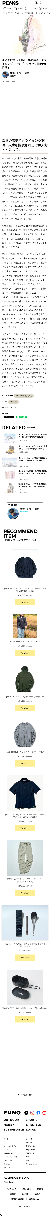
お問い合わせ (26, 1189)
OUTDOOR (11, 1120)
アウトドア (13, 402)
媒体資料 (13, 1194)
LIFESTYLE (33, 1124)
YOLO (6, 1182)
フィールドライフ (10, 1146)
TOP (4, 13)
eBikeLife (7, 1164)
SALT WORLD (31, 1146)
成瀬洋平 (24, 511)
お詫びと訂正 (34, 1199)
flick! (27, 1157)
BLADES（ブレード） (11, 1157)
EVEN (6, 1150)
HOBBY (9, 1124)
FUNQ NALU (30, 1153)
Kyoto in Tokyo (31, 1164)
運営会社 (40, 1189)
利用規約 (37, 1194)
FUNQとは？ (11, 1189)
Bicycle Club (30, 1150)
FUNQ (6, 1139)
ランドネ (29, 1139)
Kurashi (12, 1182)
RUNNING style (9, 1153)
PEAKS (10, 13)
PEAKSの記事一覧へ (25, 1095)
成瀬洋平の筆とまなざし (23, 396)
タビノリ (7, 1167)
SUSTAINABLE (14, 1129)
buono (28, 1160)
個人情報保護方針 (17, 1199)
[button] (1, 1215)
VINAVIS (29, 1142)
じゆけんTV (8, 1160)
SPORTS (31, 1120)
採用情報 (25, 1194)
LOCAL (31, 1129)
